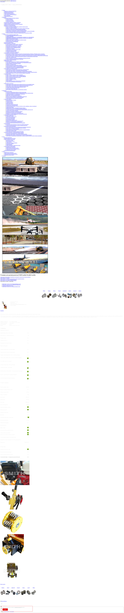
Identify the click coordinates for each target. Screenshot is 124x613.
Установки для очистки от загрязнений (12, 52)
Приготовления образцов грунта (11, 120)
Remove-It (13, 587)
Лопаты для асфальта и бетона (11, 79)
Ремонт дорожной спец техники (9, 139)
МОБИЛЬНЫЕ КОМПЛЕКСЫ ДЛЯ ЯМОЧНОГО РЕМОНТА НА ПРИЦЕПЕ (19, 38)
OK (5, 609)
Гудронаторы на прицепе (10, 48)
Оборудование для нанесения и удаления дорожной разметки (16, 30)
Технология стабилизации (10, 118)
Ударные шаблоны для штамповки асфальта (13, 63)
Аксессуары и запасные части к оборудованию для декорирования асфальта (18, 62)
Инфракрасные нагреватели (10, 147)
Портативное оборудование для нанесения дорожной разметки (16, 70)
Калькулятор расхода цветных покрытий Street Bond (14, 97)
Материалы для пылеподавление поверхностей (14, 121)
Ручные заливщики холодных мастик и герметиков (14, 59)
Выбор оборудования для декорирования (13, 94)
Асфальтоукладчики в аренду (11, 149)
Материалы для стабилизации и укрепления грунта (14, 113)
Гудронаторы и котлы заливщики (11, 142)
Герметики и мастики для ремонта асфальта (11, 18)
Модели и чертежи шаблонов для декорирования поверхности (16, 96)
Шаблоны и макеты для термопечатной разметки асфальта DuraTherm (17, 28)
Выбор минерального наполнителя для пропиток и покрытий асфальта (18, 129)
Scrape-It (18, 587)
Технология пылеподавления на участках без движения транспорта (17, 124)
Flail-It (44, 290)
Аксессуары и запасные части (11, 57)
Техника (3, 33)
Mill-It (34, 587)
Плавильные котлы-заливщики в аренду (11, 154)
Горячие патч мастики (10, 20)
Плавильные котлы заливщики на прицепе (13, 46)
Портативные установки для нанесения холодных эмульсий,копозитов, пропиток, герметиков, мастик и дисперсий (25, 53)
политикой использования (18, 607)
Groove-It (74, 290)
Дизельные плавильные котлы (11, 51)
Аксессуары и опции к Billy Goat (11, 88)
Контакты (4, 155)
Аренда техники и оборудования (9, 146)
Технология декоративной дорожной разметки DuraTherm (15, 29)
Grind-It (69, 290)
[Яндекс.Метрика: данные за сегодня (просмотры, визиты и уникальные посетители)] (3, 601)
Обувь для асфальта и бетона (11, 78)
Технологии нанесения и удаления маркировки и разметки (14, 132)
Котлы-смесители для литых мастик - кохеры (13, 45)
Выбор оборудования (9, 103)
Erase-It (49, 290)
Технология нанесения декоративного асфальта (14, 65)
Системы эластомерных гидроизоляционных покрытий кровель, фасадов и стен (19, 109)
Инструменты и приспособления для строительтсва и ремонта (16, 89)
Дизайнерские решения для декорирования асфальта (14, 67)
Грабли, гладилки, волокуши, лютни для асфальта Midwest (15, 75)
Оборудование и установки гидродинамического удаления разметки (17, 69)
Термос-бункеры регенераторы (9, 13)
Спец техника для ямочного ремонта (10, 14)
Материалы (4, 17)
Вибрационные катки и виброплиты (12, 40)
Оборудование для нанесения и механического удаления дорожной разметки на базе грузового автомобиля (24, 135)
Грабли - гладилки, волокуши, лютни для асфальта (14, 74)
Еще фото (2, 310)
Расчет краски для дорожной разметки (12, 128)
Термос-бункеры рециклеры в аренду (10, 153)
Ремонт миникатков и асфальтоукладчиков (13, 145)
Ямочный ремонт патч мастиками (10, 138)
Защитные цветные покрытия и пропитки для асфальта (13, 24)
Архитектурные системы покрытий (12, 110)
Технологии (4, 90)
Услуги (3, 136)
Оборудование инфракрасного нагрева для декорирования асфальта (17, 61)
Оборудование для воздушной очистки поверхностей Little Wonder (17, 86)
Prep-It (8, 587)
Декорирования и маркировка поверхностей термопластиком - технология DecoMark (20, 31)
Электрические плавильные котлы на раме (13, 49)
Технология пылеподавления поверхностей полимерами (15, 122)
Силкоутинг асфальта (7, 99)
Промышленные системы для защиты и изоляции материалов (16, 108)
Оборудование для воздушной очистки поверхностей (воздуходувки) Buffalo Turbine (20, 84)
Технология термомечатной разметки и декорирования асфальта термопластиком (19, 93)
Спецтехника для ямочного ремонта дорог (11, 34)
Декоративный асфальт (8, 60)
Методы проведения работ (10, 117)
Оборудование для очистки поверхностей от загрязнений (15, 80)
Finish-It (3, 587)
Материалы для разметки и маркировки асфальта (14, 111)
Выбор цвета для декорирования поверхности (13, 95)
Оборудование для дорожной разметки (10, 68)
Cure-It (29, 587)
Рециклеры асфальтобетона (8, 12)
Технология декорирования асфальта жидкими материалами (16, 92)
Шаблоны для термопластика (11, 64)
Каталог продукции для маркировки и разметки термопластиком (17, 26)
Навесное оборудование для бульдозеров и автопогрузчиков (16, 39)
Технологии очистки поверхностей (12, 104)
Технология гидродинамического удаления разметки (15, 133)
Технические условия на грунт (11, 116)
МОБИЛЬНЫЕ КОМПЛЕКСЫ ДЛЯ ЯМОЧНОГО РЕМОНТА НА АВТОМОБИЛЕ (20, 37)
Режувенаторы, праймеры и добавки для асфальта (12, 22)
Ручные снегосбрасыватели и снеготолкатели (13, 81)
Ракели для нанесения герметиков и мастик (13, 77)
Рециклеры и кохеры (9, 140)
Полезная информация (8, 137)
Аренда (3, 151)
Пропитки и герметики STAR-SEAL (10, 11)
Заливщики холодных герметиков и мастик (13, 47)
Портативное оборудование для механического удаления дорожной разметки (19, 71)
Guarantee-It (65, 290)
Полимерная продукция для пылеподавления (13, 112)
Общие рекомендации (9, 115)
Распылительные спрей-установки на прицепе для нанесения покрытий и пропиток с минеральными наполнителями (25, 54)
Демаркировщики (9, 144)
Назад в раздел (2, 584)
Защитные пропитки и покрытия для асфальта (12, 23)
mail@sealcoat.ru (13, 0)
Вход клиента (2, 1)
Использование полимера (10, 119)
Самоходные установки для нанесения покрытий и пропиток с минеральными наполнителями (22, 56)
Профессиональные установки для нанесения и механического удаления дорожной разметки (21, 72)
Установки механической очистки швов (12, 87)
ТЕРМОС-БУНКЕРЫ (9, 36)
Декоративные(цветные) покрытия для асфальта (14, 98)
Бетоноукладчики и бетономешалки (12, 41)
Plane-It (59, 290)
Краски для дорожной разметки (11, 27)
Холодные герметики (9, 19)
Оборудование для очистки (8, 83)
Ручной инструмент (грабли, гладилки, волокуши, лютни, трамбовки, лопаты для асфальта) (21, 106)
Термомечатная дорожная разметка (12, 105)
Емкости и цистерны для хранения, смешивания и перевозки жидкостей (18, 58)
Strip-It (54, 290)
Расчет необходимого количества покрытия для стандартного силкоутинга (18, 127)
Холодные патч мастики (10, 21)
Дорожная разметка (9, 102)
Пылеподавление (7, 123)
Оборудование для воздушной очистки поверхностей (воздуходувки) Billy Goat (19, 85)
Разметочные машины (10, 143)
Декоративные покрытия (8, 16)
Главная (3, 10)
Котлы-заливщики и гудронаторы (9, 43)
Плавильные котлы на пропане (11, 50)
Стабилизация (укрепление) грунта (10, 114)
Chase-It (80, 290)
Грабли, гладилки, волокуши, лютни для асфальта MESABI (16, 76)
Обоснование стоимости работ (11, 130)
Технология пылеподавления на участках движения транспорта (16, 125)
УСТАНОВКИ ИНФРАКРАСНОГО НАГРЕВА (14, 35)
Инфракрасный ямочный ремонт (9, 150)
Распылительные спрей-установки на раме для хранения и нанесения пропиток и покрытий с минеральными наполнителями (27, 55)
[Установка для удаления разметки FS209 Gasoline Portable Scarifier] (5, 305)
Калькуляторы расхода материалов (10, 126)
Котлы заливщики (7, 15)
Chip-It (23, 587)
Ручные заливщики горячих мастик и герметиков (14, 44)
